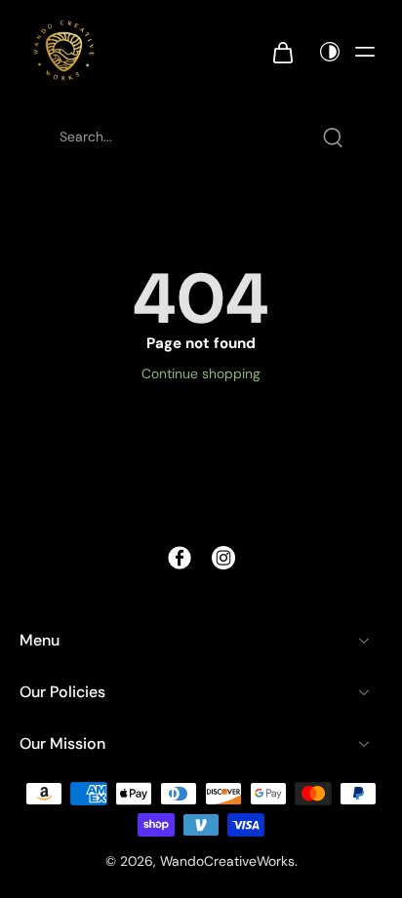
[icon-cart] (282, 51)
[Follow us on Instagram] (223, 557)
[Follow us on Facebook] (179, 557)
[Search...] (332, 137)
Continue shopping (201, 373)
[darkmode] (325, 51)
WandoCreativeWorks (227, 861)
